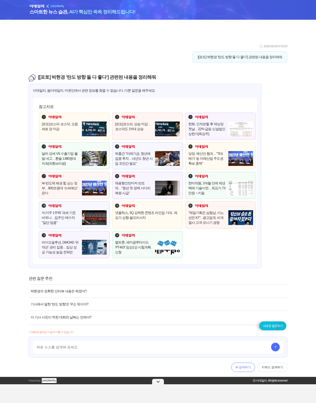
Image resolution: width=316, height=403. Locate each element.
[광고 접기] (158, 381)
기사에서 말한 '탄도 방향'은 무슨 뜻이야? (59, 304)
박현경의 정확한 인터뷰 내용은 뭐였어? (59, 291)
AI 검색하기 (243, 367)
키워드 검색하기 (272, 367)
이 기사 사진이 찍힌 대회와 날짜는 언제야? (61, 317)
